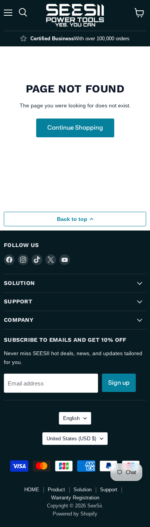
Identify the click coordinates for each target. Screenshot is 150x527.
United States (71, 438)
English (71, 418)
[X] (50, 259)
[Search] (23, 12)
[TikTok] (37, 259)
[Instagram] (23, 259)
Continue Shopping (75, 127)
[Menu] (8, 12)
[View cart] (139, 12)
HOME (31, 489)
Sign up (119, 382)
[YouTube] (64, 259)
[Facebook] (9, 259)
